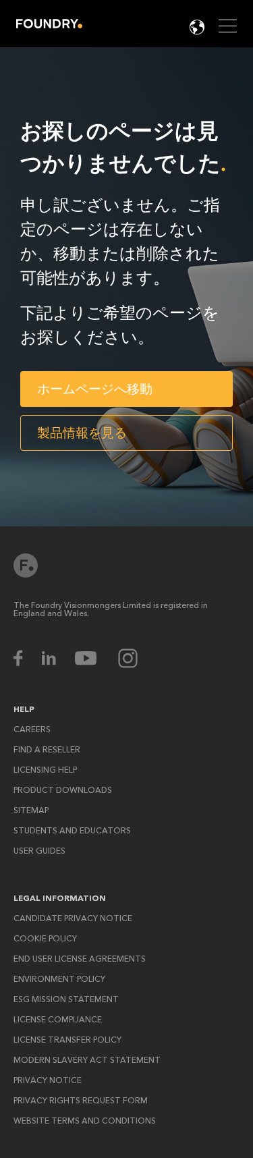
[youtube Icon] (94, 658)
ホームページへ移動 (94, 389)
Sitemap (31, 810)
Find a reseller (46, 749)
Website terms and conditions (84, 1121)
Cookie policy (45, 938)
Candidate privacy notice (72, 918)
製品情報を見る (82, 433)
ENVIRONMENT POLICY (59, 979)
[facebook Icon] (26, 658)
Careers (32, 729)
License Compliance (57, 1019)
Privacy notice (47, 1080)
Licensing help (45, 770)
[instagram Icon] (128, 658)
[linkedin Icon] (57, 658)
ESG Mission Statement (66, 999)
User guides (39, 851)
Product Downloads (62, 790)
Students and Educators (72, 830)
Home (49, 23)
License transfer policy (67, 1040)
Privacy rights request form (80, 1100)
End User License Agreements (79, 959)
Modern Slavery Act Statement (87, 1060)
